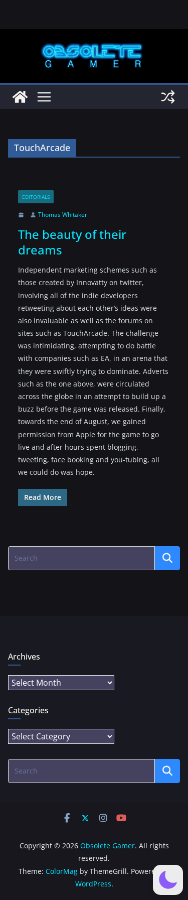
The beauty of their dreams (72, 242)
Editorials (36, 196)
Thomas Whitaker (62, 214)
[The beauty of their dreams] (94, 183)
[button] (168, 880)
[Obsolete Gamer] (20, 97)
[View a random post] (168, 97)
